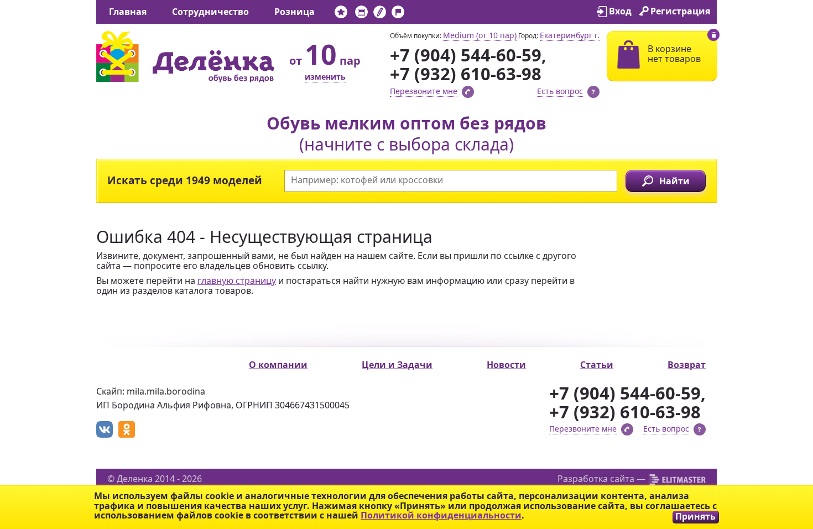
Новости (506, 365)
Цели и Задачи (397, 365)
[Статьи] (379, 14)
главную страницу (236, 280)
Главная (128, 12)
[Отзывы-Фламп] (397, 14)
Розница (294, 12)
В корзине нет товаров (674, 54)
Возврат (687, 365)
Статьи (596, 365)
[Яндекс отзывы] (416, 14)
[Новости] (361, 14)
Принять (695, 516)
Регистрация (680, 11)
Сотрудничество (210, 12)
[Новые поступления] (341, 14)
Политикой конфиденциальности (441, 515)
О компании (278, 365)
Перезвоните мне (423, 91)
